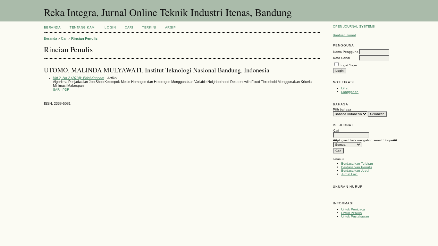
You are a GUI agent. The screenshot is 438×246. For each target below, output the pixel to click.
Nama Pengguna (345, 51)
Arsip (170, 27)
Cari (129, 27)
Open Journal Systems (354, 26)
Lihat (345, 88)
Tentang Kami (83, 27)
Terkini (149, 27)
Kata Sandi (341, 58)
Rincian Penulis (84, 38)
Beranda (52, 27)
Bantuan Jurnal (344, 35)
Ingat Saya (349, 65)
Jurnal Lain (349, 174)
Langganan (349, 92)
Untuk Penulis (351, 213)
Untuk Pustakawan (355, 216)
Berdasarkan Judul (355, 170)
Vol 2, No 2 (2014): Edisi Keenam (78, 78)
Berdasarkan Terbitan (357, 163)
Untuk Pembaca (353, 209)
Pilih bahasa (342, 109)
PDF (66, 89)
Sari (57, 89)
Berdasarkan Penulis (356, 167)
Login (110, 27)
